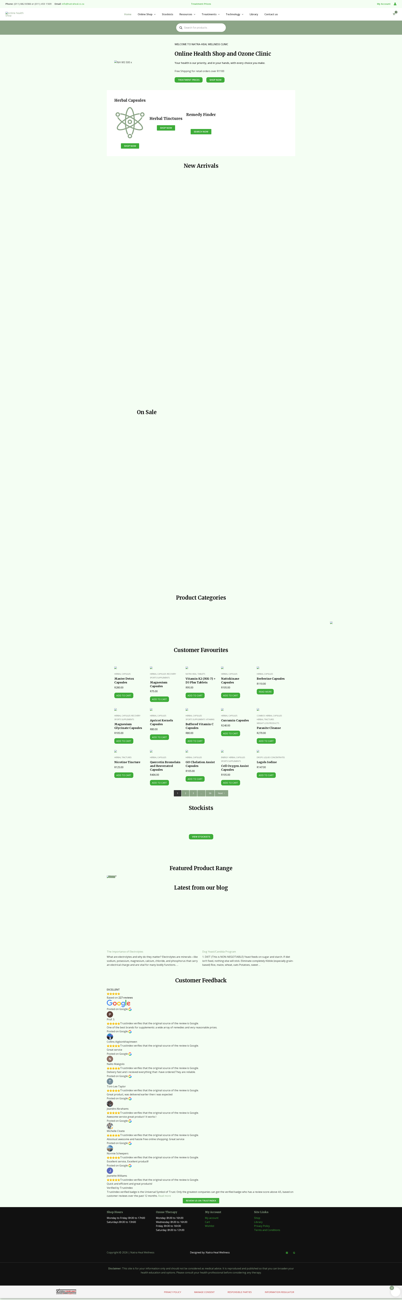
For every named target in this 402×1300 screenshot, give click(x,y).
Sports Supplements (160, 677)
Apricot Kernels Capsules (161, 722)
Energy (224, 757)
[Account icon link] (395, 4)
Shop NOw (215, 79)
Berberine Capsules (271, 678)
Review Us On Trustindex (201, 1200)
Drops (260, 757)
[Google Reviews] (294, 1253)
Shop (257, 1218)
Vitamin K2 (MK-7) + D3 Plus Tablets (201, 680)
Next (220, 793)
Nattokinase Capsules (230, 680)
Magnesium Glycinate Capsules (128, 726)
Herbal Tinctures (265, 719)
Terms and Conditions (267, 1230)
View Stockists (201, 836)
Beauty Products (385, 628)
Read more (265, 691)
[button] (154, 14)
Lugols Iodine (267, 762)
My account (211, 1218)
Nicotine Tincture (127, 762)
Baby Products (277, 628)
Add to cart (123, 695)
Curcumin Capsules (235, 720)
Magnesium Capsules (158, 684)
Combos (261, 715)
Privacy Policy (262, 1226)
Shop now (111, 877)
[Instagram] (287, 1253)
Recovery (171, 674)
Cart (207, 1222)
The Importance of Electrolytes (125, 951)
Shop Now (130, 145)
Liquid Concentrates (274, 757)
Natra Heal (191, 674)
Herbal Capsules (122, 674)
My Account (384, 3)
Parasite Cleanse (269, 728)
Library (258, 1222)
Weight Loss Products (268, 723)
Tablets (201, 674)
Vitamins (210, 719)
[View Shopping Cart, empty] (394, 14)
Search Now (201, 131)
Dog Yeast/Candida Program (219, 951)
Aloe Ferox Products (167, 628)
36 (210, 793)
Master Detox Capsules (124, 680)
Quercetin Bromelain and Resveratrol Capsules (165, 765)
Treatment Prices (188, 79)
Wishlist (209, 1226)
